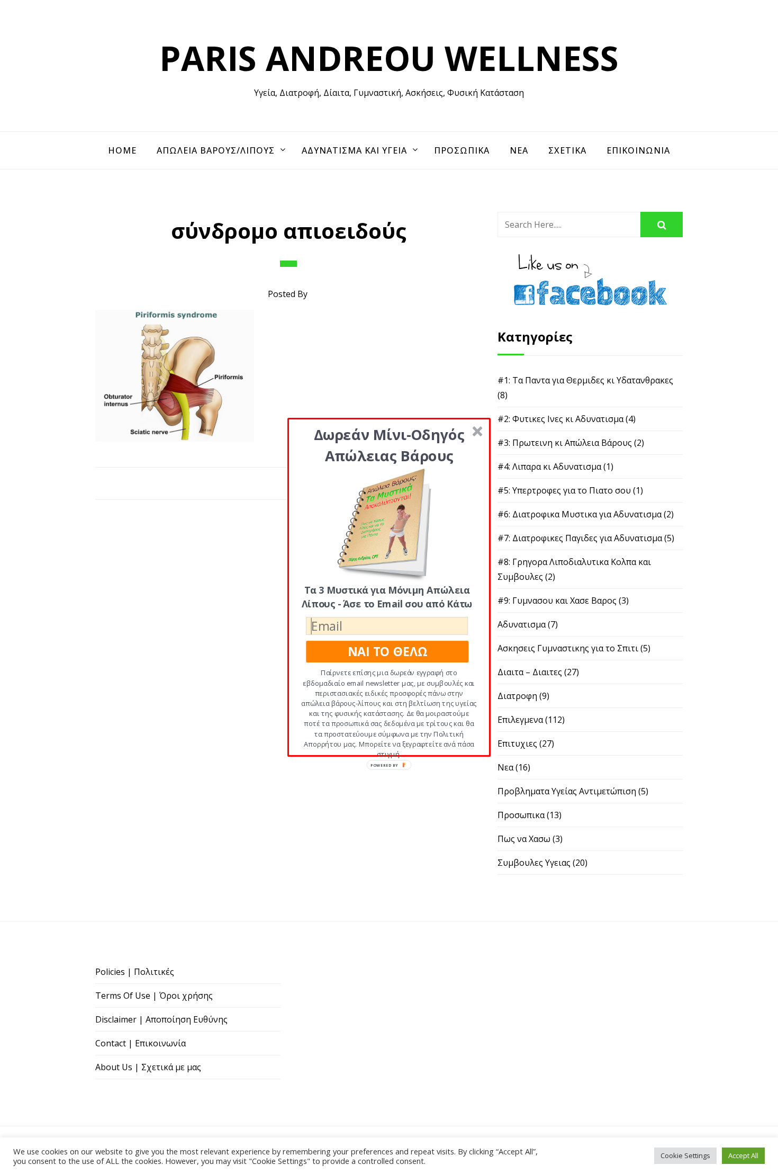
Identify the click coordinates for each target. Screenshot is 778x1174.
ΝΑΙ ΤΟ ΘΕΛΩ (387, 651)
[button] (389, 444)
